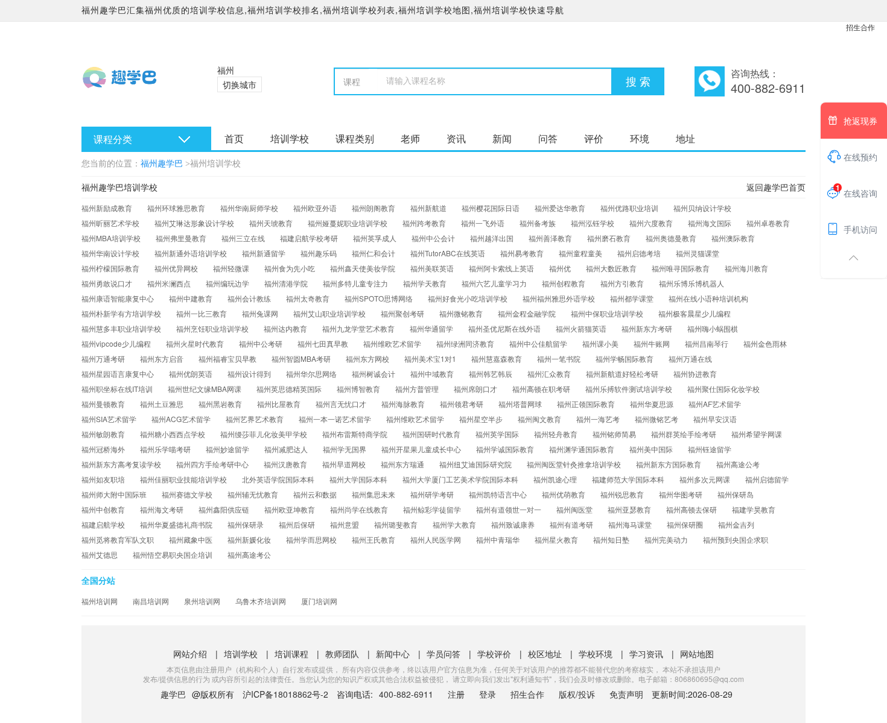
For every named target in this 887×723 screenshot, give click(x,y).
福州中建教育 (190, 298)
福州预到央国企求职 (735, 539)
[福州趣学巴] (134, 84)
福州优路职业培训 (629, 208)
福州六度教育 (651, 223)
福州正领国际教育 (586, 404)
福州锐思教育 (622, 494)
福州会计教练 (249, 298)
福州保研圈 (685, 524)
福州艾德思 (99, 554)
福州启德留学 (767, 479)
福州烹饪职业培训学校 (212, 328)
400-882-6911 (407, 694)
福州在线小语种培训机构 (708, 298)
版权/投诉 (577, 694)
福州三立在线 (243, 238)
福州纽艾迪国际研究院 (475, 464)
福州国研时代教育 (431, 434)
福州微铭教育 (461, 313)
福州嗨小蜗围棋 (712, 328)
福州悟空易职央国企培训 (172, 554)
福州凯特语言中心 (498, 494)
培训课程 (291, 654)
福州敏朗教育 (103, 434)
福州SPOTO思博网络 (379, 298)
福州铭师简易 (614, 434)
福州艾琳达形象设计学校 (194, 223)
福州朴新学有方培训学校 (121, 313)
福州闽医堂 (574, 509)
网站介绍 (190, 654)
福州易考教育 (522, 253)
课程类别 (354, 138)
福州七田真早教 (322, 343)
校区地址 (545, 654)
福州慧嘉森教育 (496, 358)
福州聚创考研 (402, 313)
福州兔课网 (260, 313)
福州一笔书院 (558, 358)
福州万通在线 (690, 358)
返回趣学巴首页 (776, 187)
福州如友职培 (103, 479)
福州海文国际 (709, 223)
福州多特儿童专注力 (355, 283)
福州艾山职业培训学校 (329, 313)
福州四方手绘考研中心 (212, 464)
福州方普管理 (417, 389)
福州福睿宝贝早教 (227, 358)
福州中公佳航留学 (538, 343)
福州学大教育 (454, 524)
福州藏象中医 (190, 539)
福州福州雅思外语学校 (559, 298)
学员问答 (443, 654)
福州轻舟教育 (555, 434)
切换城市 (239, 84)
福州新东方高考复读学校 (121, 464)
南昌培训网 (151, 601)
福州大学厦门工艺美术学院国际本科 (460, 479)
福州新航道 (428, 208)
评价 (593, 138)
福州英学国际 (497, 434)
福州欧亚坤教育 (289, 509)
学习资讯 (646, 654)
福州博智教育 (358, 389)
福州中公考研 (260, 343)
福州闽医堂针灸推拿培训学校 (574, 464)
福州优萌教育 (563, 494)
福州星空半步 (481, 419)
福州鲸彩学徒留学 (432, 509)
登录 (487, 694)
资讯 (456, 138)
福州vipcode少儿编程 (116, 343)
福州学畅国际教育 (624, 358)
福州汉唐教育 (285, 464)
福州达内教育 (285, 328)
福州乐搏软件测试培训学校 (628, 389)
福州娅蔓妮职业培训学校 (347, 223)
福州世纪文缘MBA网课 (204, 389)
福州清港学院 (286, 283)
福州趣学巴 (162, 163)
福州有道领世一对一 (508, 509)
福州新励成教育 (106, 208)
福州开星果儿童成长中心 (421, 449)
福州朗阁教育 (373, 208)
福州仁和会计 (373, 253)
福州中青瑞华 (498, 539)
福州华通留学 (431, 328)
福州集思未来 (373, 494)
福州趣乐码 (318, 253)
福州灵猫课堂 (697, 253)
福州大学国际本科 (358, 479)
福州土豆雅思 (161, 404)
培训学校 (289, 138)
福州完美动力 (666, 539)
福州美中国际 (651, 449)
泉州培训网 (202, 601)
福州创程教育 (563, 283)
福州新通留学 (263, 253)
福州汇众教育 (549, 373)
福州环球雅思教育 (176, 208)
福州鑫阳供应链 (224, 509)
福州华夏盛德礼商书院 (176, 524)
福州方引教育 (622, 283)
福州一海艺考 (598, 419)
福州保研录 (245, 524)
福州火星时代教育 (195, 343)
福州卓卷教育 (768, 223)
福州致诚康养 (513, 524)
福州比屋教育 (278, 404)
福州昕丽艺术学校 (110, 223)
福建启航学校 (103, 524)
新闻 (502, 138)
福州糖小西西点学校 (172, 434)
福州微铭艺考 (656, 419)
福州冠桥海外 (103, 449)
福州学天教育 (425, 283)
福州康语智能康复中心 (117, 298)
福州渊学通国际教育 (581, 449)
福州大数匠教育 (611, 268)
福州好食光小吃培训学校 (467, 298)
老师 (410, 138)
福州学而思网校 (311, 539)
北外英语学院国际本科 (278, 479)
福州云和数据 (315, 494)
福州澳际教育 (733, 238)
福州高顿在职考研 (541, 389)
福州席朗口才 (475, 389)
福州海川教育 (746, 268)
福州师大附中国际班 (114, 494)
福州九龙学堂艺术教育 (358, 328)
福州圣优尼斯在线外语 (504, 328)
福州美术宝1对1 (430, 358)
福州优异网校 (176, 268)
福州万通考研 (103, 358)
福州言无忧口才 (341, 404)
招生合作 (860, 27)
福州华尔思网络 (311, 373)
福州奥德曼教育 (671, 238)
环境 (639, 138)
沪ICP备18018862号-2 (285, 694)
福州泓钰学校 (592, 223)
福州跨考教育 (424, 223)
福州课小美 (600, 343)
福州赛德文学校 (187, 494)
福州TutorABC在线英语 (447, 253)
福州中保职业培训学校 (607, 313)
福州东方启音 (161, 358)
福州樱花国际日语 (491, 208)
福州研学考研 (432, 494)
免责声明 (626, 694)
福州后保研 (297, 524)
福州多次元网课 (704, 479)
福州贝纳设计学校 (702, 208)
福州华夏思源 (651, 404)
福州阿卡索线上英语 (501, 268)
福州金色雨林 (765, 343)
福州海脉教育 (403, 404)
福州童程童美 (580, 253)
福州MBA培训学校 (111, 238)
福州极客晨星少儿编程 (694, 313)
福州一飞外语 (482, 223)
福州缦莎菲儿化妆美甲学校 (263, 434)
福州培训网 (99, 601)
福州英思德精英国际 (289, 389)
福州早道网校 (344, 464)
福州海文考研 (161, 509)
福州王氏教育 (373, 539)
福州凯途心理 (555, 479)
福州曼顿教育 (103, 404)
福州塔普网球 (520, 404)
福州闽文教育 (539, 419)
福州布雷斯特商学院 (354, 434)
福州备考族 (538, 223)
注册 (456, 694)
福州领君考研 (461, 404)
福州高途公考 (738, 464)
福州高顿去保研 (691, 509)
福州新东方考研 (647, 328)
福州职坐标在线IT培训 (117, 389)
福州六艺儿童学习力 (494, 283)
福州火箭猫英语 (581, 328)
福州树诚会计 (373, 373)
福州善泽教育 (550, 238)
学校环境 (595, 654)
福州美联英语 (432, 268)
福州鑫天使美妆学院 (362, 268)
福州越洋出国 (491, 238)
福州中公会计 (433, 238)
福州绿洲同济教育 (465, 343)
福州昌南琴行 (706, 343)
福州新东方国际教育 (668, 464)
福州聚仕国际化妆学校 (723, 389)
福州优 (560, 268)
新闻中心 (393, 654)
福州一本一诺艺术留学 (335, 419)
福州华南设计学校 (110, 253)
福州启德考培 (639, 253)
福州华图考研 (680, 494)
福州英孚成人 (374, 238)
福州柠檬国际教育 (110, 268)
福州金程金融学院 (527, 313)
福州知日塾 (611, 539)
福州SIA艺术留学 (108, 419)
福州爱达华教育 (560, 208)
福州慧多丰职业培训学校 (121, 328)
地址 (685, 138)
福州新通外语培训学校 (190, 253)
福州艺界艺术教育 (255, 419)
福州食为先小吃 (289, 268)
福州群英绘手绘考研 (683, 434)
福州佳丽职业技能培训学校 (183, 479)
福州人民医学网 (435, 539)
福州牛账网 (652, 343)
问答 (548, 138)
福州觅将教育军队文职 (117, 539)
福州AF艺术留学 (714, 404)
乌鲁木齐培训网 (260, 601)
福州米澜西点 (169, 283)
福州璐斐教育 (396, 524)
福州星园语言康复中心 (117, 373)
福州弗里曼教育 (181, 238)
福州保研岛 (735, 494)
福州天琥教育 (271, 223)
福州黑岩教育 (220, 404)
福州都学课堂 (631, 298)
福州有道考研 (571, 524)
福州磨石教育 (609, 238)
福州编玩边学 (227, 283)
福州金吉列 (736, 524)
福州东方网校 (367, 358)
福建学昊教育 (753, 509)
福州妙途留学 (227, 449)
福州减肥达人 (286, 449)
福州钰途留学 (709, 449)
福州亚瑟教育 (629, 509)
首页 (234, 138)
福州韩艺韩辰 (490, 373)
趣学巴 (173, 694)
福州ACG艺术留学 (181, 419)
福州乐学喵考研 (165, 449)
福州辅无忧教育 (252, 494)
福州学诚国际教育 (505, 449)
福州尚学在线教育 (359, 509)
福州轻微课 (231, 268)
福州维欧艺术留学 (392, 343)
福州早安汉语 (715, 419)
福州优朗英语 (190, 373)
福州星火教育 (556, 539)
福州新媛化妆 (249, 539)
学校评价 (494, 654)
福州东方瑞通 (402, 464)
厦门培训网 (319, 601)
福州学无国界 (344, 449)
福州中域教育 (432, 373)
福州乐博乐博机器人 (691, 283)
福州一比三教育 (201, 313)
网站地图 (697, 654)
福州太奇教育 (307, 298)
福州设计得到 (249, 373)
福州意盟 (344, 524)
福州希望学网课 (756, 434)
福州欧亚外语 (315, 208)
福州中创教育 (103, 509)
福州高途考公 (249, 554)
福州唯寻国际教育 (681, 268)
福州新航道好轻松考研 (622, 373)
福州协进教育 (695, 373)
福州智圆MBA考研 (301, 358)
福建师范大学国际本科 (628, 479)
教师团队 (342, 654)
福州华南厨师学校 (249, 208)
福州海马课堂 (630, 524)
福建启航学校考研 (309, 238)
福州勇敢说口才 (106, 283)
